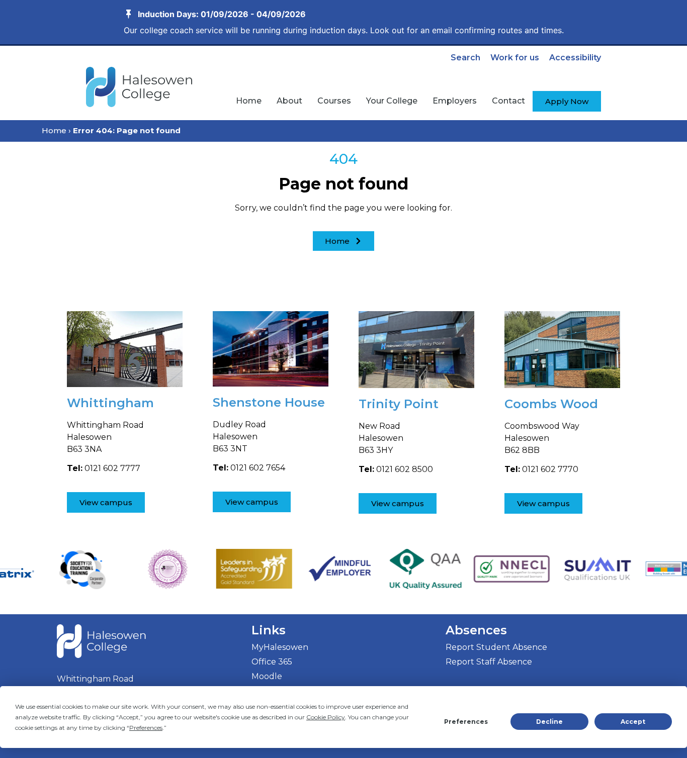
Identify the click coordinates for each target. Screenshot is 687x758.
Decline (549, 721)
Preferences (466, 721)
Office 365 (271, 662)
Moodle (266, 676)
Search (465, 57)
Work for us (514, 57)
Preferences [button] (145, 727)
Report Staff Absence (489, 662)
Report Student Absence (496, 647)
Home (54, 130)
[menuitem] (249, 101)
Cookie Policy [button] (325, 717)
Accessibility (575, 57)
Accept (633, 721)
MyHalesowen (279, 647)
